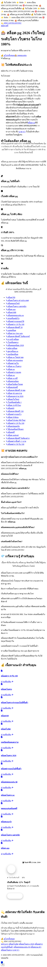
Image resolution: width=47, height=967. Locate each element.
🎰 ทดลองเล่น (21, 55)
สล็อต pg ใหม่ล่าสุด (15, 357)
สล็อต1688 (11, 312)
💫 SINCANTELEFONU (11, 23)
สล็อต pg (31, 123)
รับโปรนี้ (16, 896)
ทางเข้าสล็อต (13, 339)
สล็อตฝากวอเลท (14, 372)
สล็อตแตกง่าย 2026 (15, 396)
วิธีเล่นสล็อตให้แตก (15, 429)
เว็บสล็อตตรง (12, 342)
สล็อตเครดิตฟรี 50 (15, 327)
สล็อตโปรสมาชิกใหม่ (16, 420)
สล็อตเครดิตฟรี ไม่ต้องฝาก (18, 438)
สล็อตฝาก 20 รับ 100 (15, 423)
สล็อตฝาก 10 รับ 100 (15, 324)
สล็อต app (11, 309)
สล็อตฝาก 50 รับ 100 (15, 444)
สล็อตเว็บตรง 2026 (26, 944)
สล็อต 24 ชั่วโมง (14, 405)
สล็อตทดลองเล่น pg (15, 315)
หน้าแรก (4, 944)
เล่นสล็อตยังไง (13, 318)
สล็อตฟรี (11, 432)
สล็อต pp (11, 369)
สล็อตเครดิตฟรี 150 (15, 411)
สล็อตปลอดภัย (13, 426)
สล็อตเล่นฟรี (12, 387)
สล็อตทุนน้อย (13, 381)
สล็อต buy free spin (15, 333)
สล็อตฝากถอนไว (14, 414)
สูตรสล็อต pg (12, 351)
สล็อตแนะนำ (35, 947)
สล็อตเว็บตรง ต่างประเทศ (18, 300)
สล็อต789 (11, 297)
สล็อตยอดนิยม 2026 (15, 345)
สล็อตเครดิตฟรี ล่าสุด (16, 390)
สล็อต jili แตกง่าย (14, 393)
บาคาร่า (22, 132)
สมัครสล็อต (12, 348)
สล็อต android (13, 435)
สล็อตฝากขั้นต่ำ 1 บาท (16, 441)
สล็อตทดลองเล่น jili (22, 947)
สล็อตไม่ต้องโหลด (15, 384)
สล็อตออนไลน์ (13, 303)
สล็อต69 (10, 408)
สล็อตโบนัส (13, 944)
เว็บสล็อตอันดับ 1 (14, 402)
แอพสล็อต (11, 330)
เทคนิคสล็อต (12, 354)
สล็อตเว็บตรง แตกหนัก (16, 306)
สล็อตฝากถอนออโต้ (15, 321)
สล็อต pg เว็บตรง (14, 366)
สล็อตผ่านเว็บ (13, 363)
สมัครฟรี (4, 26)
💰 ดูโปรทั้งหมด (8, 55)
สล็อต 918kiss (13, 417)
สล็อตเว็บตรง (6, 950)
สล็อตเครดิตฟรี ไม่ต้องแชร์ (18, 336)
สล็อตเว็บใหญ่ (13, 399)
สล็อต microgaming (15, 360)
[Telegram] (2, 962)
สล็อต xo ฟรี (12, 378)
